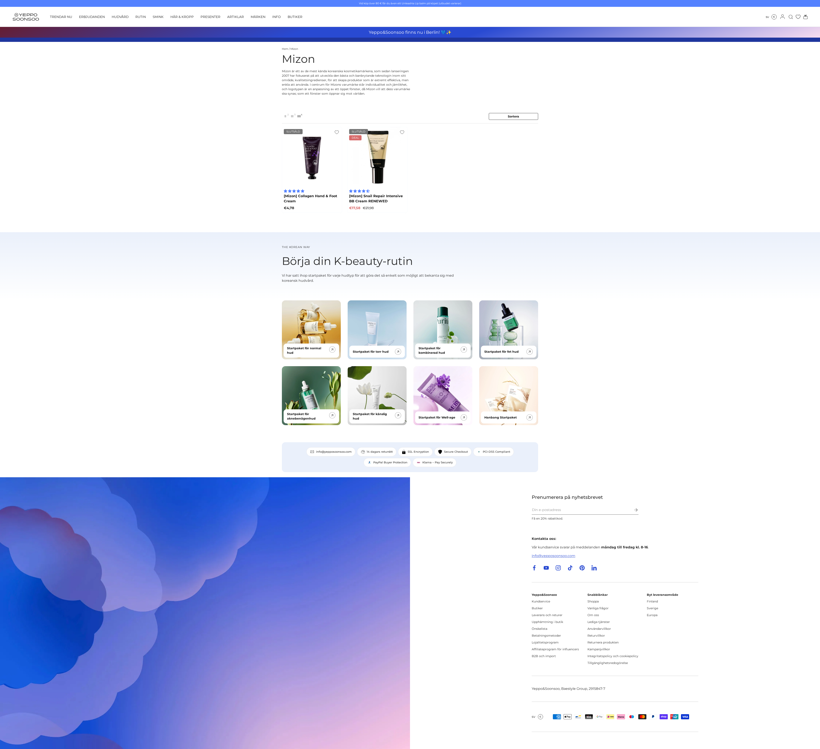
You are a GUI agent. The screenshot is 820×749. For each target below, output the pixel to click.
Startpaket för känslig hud (370, 416)
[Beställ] (632, 510)
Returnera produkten (603, 642)
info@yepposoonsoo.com (553, 556)
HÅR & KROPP (182, 17)
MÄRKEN (258, 17)
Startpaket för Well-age (437, 417)
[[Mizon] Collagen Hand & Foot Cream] (312, 157)
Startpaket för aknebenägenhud (301, 416)
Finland (652, 601)
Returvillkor (596, 635)
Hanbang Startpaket (500, 417)
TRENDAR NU (61, 17)
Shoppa (593, 601)
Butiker (537, 608)
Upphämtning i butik (547, 622)
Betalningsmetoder (546, 635)
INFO (276, 17)
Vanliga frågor (598, 608)
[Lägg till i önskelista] (337, 132)
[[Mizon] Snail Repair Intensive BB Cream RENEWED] (377, 157)
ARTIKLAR (235, 17)
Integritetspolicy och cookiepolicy (612, 656)
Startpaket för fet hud (501, 352)
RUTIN (140, 17)
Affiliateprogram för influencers (555, 649)
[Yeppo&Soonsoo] (205, 613)
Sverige (652, 608)
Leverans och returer (547, 615)
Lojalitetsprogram (545, 642)
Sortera (513, 116)
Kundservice (541, 601)
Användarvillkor (599, 629)
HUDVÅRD (120, 17)
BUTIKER (295, 17)
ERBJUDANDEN (92, 17)
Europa (652, 615)
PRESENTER (210, 17)
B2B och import (544, 656)
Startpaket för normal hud (304, 350)
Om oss (593, 615)
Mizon (294, 48)
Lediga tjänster (598, 622)
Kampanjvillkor (598, 649)
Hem (285, 48)
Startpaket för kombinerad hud (432, 350)
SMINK (158, 17)
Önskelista (539, 629)
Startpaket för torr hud (371, 352)
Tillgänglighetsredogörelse (607, 663)
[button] (804, 17)
